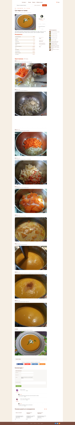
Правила (33, 2)
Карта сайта (35, 423)
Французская (41, 41)
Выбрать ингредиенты (37, 5)
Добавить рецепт (40, 2)
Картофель (16, 38)
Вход (58, 2)
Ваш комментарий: (18, 382)
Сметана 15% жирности (18, 46)
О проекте (31, 423)
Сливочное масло (17, 43)
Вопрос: (17, 377)
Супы (24, 8)
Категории (24, 2)
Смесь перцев (17, 49)
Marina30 (21, 394)
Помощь (42, 423)
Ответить (27, 390)
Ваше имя (17, 372)
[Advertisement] (31, 121)
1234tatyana (17, 401)
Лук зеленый (16, 54)
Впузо (15, 8)
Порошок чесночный (17, 52)
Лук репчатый (17, 41)
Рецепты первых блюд (20, 8)
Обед (40, 46)
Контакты (39, 423)
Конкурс (29, 2)
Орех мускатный (17, 51)
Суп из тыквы (28, 8)
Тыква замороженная (18, 36)
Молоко (16, 44)
